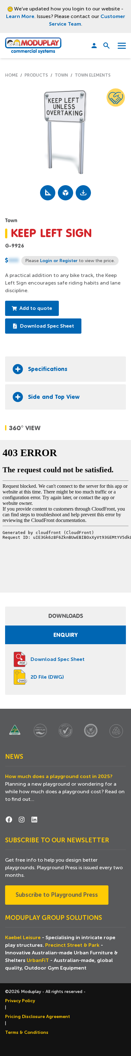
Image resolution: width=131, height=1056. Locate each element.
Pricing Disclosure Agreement (37, 1016)
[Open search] (104, 45)
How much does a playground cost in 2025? (59, 776)
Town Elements (93, 75)
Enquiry (65, 634)
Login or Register (59, 260)
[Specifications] (47, 192)
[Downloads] (83, 192)
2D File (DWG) (47, 677)
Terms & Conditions (26, 1032)
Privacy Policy (20, 1000)
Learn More (20, 16)
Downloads (65, 615)
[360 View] (65, 192)
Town (61, 75)
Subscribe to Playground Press (57, 895)
